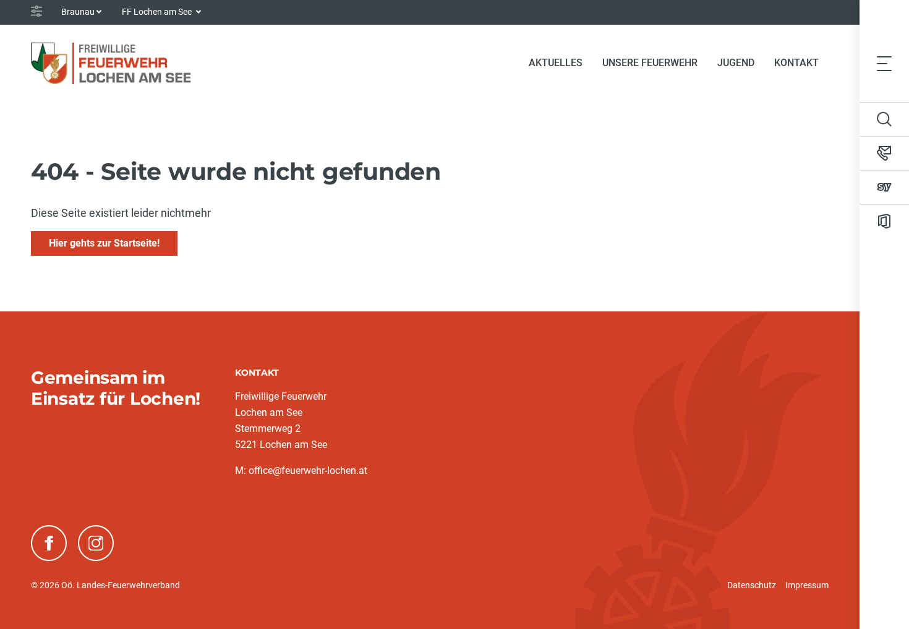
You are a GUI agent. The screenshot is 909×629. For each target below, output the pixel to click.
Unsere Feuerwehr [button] (650, 63)
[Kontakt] (884, 153)
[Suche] (884, 119)
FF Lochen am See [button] (158, 12)
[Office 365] (884, 221)
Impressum (807, 585)
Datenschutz (751, 585)
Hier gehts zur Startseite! (104, 243)
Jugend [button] (735, 63)
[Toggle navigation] (884, 63)
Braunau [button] (78, 12)
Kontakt (796, 63)
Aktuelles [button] (556, 63)
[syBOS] (884, 187)
